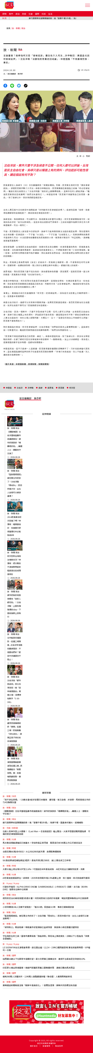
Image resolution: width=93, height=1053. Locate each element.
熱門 (11, 13)
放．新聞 (16, 28)
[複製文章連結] (26, 85)
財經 (24, 13)
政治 (18, 13)
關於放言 (34, 1046)
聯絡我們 (59, 1046)
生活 (50, 13)
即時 (4, 13)
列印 (88, 156)
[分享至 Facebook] (5, 85)
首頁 (8, 28)
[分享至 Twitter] (19, 85)
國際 (37, 13)
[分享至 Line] (12, 85)
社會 (31, 13)
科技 (44, 13)
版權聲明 (46, 1046)
